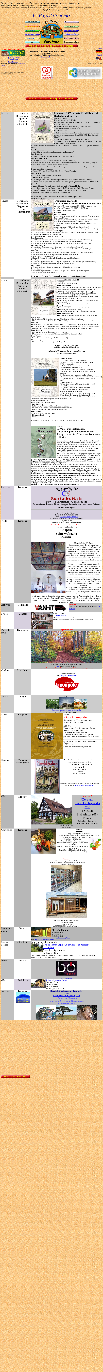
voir (58, 666)
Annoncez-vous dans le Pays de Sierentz (13, 58)
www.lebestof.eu (66, 978)
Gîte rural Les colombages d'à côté (87, 803)
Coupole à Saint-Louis (68, 676)
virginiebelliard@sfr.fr (63, 938)
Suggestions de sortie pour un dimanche (66, 710)
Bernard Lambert (13, 62)
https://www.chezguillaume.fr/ (44, 940)
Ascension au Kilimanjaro (66, 995)
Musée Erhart (60, 615)
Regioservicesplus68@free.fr (69, 517)
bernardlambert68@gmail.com (84, 785)
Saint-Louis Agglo (47, 57)
